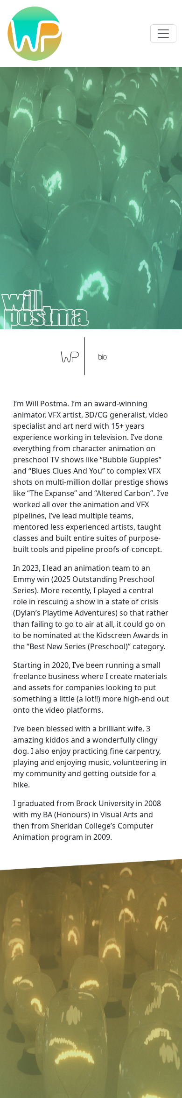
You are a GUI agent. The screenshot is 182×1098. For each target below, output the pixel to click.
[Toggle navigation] (163, 33)
